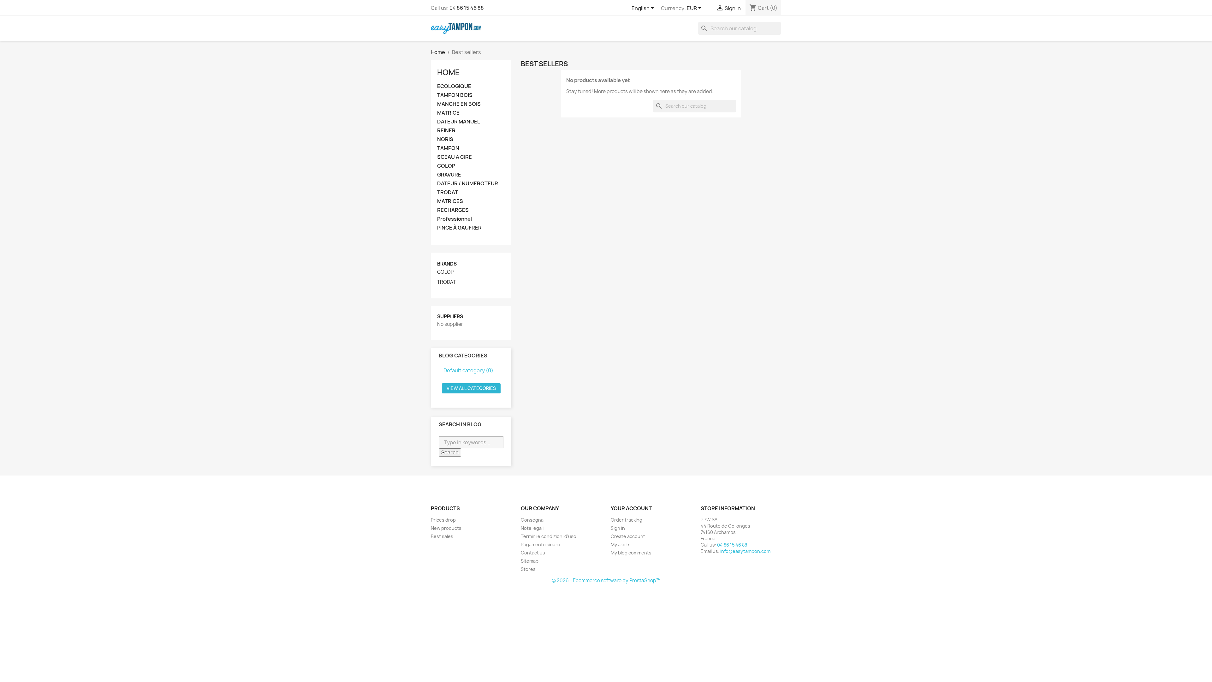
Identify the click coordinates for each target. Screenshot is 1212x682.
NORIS (445, 139)
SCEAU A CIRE (454, 157)
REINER (446, 130)
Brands (447, 263)
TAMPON (448, 148)
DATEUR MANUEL (458, 121)
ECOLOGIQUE (454, 86)
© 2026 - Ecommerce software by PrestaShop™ (606, 580)
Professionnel (454, 219)
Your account (631, 508)
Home (448, 72)
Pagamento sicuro (540, 544)
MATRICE (448, 113)
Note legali (532, 528)
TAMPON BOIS (454, 95)
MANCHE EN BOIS (459, 104)
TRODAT (447, 192)
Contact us (533, 553)
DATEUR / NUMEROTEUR (467, 183)
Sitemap (529, 561)
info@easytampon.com (745, 551)
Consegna (532, 520)
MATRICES (450, 201)
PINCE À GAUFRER (459, 227)
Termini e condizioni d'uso (548, 536)
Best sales (442, 536)
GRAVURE (449, 174)
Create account (628, 536)
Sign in (618, 528)
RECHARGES (453, 210)
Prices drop (443, 520)
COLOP (446, 166)
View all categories (471, 388)
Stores (528, 569)
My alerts (621, 544)
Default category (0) (468, 370)
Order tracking (626, 520)
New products (446, 528)
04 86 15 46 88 (466, 7)
